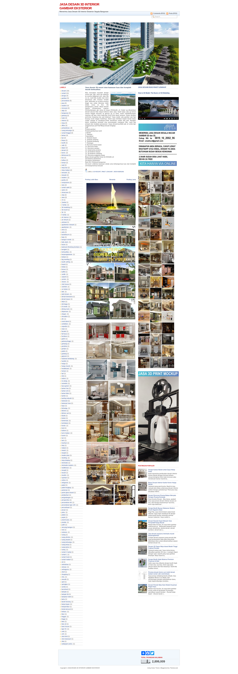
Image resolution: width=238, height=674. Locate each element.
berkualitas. (65, 252)
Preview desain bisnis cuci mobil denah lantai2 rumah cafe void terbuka (161, 573)
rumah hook (65, 557)
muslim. (64, 475)
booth (63, 143)
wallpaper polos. (67, 644)
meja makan (65, 170)
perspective (65, 500)
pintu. (63, 512)
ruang (63, 535)
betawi (63, 257)
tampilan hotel (66, 597)
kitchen (63, 411)
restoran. (64, 532)
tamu (63, 599)
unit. (62, 634)
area (63, 230)
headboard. (65, 368)
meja (63, 123)
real (62, 530)
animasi (64, 222)
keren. (63, 153)
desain (63, 91)
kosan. (63, 425)
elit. (62, 319)
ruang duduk (65, 540)
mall (62, 165)
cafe (62, 145)
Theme (157, 668)
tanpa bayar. (65, 604)
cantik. (63, 274)
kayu (63, 406)
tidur (62, 614)
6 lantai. (64, 215)
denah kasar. (65, 299)
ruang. (63, 549)
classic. (63, 282)
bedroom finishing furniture (70, 247)
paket (63, 485)
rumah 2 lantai (66, 552)
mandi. (63, 450)
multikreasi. (65, 468)
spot (62, 582)
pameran (64, 490)
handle (63, 361)
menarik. (64, 172)
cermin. (63, 279)
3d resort (64, 210)
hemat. (63, 371)
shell (63, 572)
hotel (63, 118)
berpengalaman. (67, 254)
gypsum (64, 356)
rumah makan (66, 559)
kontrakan (64, 423)
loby (62, 445)
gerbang (64, 344)
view (63, 197)
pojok (63, 517)
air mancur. (65, 217)
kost (62, 428)
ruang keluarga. (66, 542)
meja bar (64, 168)
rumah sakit (65, 187)
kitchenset (64, 155)
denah (63, 150)
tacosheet (64, 589)
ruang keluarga (66, 130)
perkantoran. (65, 128)
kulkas (63, 160)
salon (63, 190)
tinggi (63, 619)
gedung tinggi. (66, 341)
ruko (62, 185)
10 (62, 200)
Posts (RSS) (173, 13)
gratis (63, 351)
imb (62, 376)
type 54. (64, 629)
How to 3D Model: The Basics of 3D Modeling (153, 93)
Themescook (174, 668)
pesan (63, 510)
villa (62, 641)
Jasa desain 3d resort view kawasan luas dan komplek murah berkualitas (108, 88)
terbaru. (64, 611)
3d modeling (65, 207)
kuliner (63, 430)
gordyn (63, 349)
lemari (63, 163)
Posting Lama (131, 179)
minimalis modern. (67, 465)
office (63, 125)
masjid (63, 453)
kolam (63, 418)
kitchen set (65, 413)
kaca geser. (65, 386)
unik (62, 631)
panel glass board (67, 492)
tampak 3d (65, 594)
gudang (64, 354)
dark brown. (65, 294)
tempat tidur (65, 607)
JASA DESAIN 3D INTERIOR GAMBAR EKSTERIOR (79, 6)
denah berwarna (67, 297)
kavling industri (66, 398)
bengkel (64, 249)
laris (62, 440)
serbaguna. (65, 569)
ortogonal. (64, 483)
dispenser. (64, 311)
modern (64, 106)
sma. (63, 577)
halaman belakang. (67, 359)
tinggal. (63, 616)
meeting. (64, 458)
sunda (63, 587)
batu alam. (65, 242)
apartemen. (65, 227)
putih (63, 525)
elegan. (64, 314)
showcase (64, 192)
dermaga (64, 304)
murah (63, 473)
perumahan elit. (66, 502)
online (63, 480)
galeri (63, 339)
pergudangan (66, 497)
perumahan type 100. (68, 505)
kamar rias (65, 388)
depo (63, 301)
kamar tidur (65, 393)
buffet (63, 272)
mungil (63, 470)
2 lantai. (64, 205)
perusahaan (65, 507)
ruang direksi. (66, 537)
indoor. (63, 378)
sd (62, 562)
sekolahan (65, 564)
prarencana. (65, 520)
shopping (64, 574)
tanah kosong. (66, 602)
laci (62, 438)
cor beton (64, 289)
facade (63, 331)
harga (63, 363)
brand (63, 264)
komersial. (64, 421)
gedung (64, 115)
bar (62, 138)
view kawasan (66, 639)
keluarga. (64, 408)
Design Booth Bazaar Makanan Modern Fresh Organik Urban (161, 509)
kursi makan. (65, 433)
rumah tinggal (66, 133)
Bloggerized (164, 668)
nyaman (64, 478)
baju (62, 237)
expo (63, 329)
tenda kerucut (66, 609)
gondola (64, 346)
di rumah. (64, 306)
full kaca (64, 334)
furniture (64, 336)
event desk (65, 321)
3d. (62, 212)
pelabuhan (65, 495)
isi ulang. (64, 381)
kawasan (64, 401)
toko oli (63, 624)
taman (63, 135)
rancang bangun (67, 527)
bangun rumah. (66, 239)
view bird (64, 636)
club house (65, 284)
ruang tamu (65, 547)
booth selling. (66, 262)
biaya (63, 140)
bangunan (64, 113)
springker (64, 584)
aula (62, 232)
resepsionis (65, 182)
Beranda (112, 179)
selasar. (64, 567)
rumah (63, 93)
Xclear (153, 668)
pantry (63, 180)
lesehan (64, 443)
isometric (64, 383)
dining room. (65, 309)
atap (62, 110)
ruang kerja (65, 545)
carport (63, 277)
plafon (63, 515)
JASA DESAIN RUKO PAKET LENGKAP (152, 87)
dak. (62, 292)
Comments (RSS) (159, 13)
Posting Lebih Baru (91, 179)
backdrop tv (65, 234)
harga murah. (66, 366)
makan (63, 448)
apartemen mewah (67, 225)
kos (62, 158)
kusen (63, 435)
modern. (64, 177)
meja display (65, 460)
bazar (63, 244)
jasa (62, 103)
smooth (63, 579)
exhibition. (64, 324)
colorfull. (64, 287)
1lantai (63, 202)
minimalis (64, 463)
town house (65, 626)
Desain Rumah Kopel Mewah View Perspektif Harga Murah (160, 522)
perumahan (65, 101)
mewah (63, 175)
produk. (64, 522)
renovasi (64, 108)
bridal (63, 267)
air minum (64, 220)
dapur (63, 148)
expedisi (64, 326)
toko (62, 621)
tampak (63, 592)
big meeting (65, 259)
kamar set (64, 391)
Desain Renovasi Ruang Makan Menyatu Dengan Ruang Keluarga (162, 496)
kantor (63, 396)
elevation (64, 316)
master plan (65, 455)
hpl (62, 373)
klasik (63, 416)
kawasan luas (66, 403)
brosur (63, 269)
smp (62, 195)
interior (63, 120)
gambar (64, 98)
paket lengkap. (66, 487)
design (63, 96)
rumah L (64, 554)
